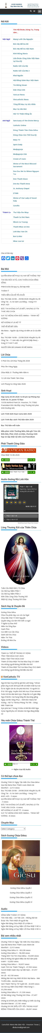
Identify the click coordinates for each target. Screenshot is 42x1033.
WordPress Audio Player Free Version (28, 523)
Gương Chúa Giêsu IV (9, 992)
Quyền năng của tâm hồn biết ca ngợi (15, 620)
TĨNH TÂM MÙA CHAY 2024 (12, 656)
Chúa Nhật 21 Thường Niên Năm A (14, 372)
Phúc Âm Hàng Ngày (9, 366)
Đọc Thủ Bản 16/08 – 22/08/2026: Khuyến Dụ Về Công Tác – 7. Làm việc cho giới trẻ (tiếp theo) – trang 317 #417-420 (20, 340)
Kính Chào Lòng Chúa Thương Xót (14, 596)
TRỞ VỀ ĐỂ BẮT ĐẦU (9, 326)
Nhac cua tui (18, 241)
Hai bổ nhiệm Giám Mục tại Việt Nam (15, 970)
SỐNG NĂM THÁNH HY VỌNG (13, 915)
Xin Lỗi (3, 975)
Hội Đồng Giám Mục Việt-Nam (25, 80)
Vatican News (19, 94)
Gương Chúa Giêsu (8, 612)
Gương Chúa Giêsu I (9, 964)
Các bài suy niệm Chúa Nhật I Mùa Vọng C (17, 986)
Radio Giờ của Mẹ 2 (21, 70)
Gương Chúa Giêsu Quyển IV (21, 902)
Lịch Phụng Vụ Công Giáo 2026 (13, 384)
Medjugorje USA (20, 154)
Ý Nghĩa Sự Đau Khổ (9, 623)
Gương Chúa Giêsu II (9, 953)
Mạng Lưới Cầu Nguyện (23, 39)
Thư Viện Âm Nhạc (21, 212)
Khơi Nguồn (18, 75)
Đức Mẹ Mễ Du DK (20, 44)
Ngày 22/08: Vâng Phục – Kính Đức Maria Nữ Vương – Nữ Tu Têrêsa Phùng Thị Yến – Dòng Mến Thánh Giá (19, 702)
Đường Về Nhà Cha (8, 640)
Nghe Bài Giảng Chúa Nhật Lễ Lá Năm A (16, 923)
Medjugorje (18, 149)
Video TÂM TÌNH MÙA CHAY (12, 659)
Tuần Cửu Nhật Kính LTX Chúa (13, 588)
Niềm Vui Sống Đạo (8, 626)
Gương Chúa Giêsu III (9, 950)
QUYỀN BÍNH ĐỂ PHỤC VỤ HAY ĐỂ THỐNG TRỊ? (20, 275)
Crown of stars (19, 159)
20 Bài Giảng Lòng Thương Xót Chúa (15, 995)
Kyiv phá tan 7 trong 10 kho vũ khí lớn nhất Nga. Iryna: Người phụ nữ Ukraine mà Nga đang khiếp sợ (20, 711)
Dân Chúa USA (19, 90)
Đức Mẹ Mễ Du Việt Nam (23, 49)
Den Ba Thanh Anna (21, 183)
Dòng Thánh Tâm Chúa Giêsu (25, 130)
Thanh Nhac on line (21, 227)
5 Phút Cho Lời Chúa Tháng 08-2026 (15, 361)
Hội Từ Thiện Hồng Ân (22, 114)
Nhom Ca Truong (20, 222)
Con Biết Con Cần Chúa (10, 632)
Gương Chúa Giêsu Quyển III (21, 897)
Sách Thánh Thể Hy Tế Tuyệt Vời (14, 984)
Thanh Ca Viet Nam (21, 217)
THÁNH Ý (5, 291)
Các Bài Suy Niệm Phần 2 (11, 593)
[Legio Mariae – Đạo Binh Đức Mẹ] (21, 7)
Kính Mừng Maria (20, 53)
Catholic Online (19, 125)
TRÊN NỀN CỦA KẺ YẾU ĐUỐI (13, 295)
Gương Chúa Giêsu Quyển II (21, 892)
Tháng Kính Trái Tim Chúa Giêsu (13, 956)
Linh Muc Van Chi (20, 231)
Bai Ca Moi (17, 236)
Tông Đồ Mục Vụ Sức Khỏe (24, 104)
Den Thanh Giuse (20, 179)
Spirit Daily (17, 144)
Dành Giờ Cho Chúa (8, 634)
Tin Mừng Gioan (20, 85)
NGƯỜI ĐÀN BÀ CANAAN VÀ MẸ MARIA (16, 347)
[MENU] (39, 11)
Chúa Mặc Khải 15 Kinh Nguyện (13, 618)
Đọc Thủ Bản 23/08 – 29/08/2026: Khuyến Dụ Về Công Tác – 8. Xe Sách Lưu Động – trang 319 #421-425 (20, 302)
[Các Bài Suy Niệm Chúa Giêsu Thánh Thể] (21, 743)
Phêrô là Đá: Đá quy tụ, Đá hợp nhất (15, 286)
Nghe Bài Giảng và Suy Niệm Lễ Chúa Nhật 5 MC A (20, 926)
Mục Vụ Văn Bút (20, 109)
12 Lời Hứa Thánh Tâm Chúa (12, 378)
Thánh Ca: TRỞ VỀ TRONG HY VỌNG (16, 653)
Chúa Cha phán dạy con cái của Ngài (15, 615)
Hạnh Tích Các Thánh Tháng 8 (13, 967)
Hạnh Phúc (5, 629)
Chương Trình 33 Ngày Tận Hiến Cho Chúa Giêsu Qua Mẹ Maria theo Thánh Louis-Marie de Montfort (20, 785)
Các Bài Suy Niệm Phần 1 (11, 591)
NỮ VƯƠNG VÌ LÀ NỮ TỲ (11, 322)
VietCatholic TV (11, 676)
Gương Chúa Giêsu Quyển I (21, 888)
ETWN (15, 193)
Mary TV (16, 140)
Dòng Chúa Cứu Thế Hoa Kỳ (25, 135)
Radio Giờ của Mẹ (20, 66)
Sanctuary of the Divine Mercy (26, 120)
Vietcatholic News (21, 99)
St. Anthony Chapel (21, 188)
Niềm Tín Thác (6, 637)
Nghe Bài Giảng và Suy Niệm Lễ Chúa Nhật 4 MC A (20, 929)
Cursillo (16, 205)
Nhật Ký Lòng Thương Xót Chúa (13, 599)
